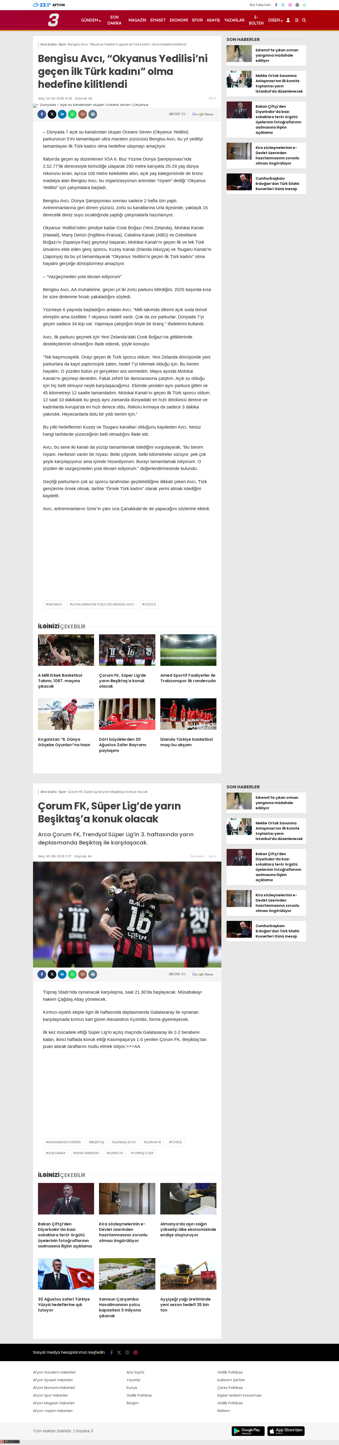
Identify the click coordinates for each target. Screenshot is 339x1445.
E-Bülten (256, 20)
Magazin (137, 20)
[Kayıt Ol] (289, 20)
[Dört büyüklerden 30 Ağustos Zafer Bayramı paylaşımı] (127, 715)
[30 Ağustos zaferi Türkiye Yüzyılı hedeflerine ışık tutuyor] (66, 1275)
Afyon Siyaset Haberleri (53, 1380)
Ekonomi (179, 20)
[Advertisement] (127, 560)
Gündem (89, 20)
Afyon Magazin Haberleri (54, 1403)
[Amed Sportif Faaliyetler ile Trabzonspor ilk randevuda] (188, 651)
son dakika (56, 1153)
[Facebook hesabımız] (276, 4)
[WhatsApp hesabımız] (304, 4)
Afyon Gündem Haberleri (54, 1372)
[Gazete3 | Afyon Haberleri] (53, 25)
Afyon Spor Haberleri (50, 1395)
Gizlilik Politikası (139, 1395)
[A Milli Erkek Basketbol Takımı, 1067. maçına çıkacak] (66, 651)
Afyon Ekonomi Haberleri (54, 1387)
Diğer (274, 20)
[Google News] (203, 114)
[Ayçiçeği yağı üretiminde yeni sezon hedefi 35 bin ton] (188, 1275)
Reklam (223, 1410)
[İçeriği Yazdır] (92, 114)
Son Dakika (114, 20)
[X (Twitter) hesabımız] (283, 4)
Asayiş (213, 20)
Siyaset (158, 20)
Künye (132, 1387)
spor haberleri (87, 1153)
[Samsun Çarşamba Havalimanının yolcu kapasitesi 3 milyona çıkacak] (127, 1275)
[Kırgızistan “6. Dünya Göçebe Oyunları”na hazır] (66, 715)
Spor (197, 20)
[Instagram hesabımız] (290, 4)
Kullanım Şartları (231, 1380)
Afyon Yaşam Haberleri (52, 1410)
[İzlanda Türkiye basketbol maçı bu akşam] (188, 715)
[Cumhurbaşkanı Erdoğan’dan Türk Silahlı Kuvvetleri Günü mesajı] (239, 189)
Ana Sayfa (135, 1372)
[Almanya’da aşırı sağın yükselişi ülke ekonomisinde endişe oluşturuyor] (188, 1200)
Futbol (176, 1142)
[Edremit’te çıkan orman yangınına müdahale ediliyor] (239, 60)
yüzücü (150, 604)
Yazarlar (234, 20)
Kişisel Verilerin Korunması (239, 1395)
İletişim (133, 1403)
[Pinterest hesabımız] (297, 4)
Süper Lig (116, 1153)
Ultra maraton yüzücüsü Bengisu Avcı (103, 604)
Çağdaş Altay (125, 1142)
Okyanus (55, 604)
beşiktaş (97, 1142)
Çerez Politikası (230, 1387)
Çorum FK (153, 1142)
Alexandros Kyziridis (64, 1142)
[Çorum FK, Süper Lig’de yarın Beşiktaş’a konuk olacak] (127, 651)
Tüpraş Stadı (143, 1153)
